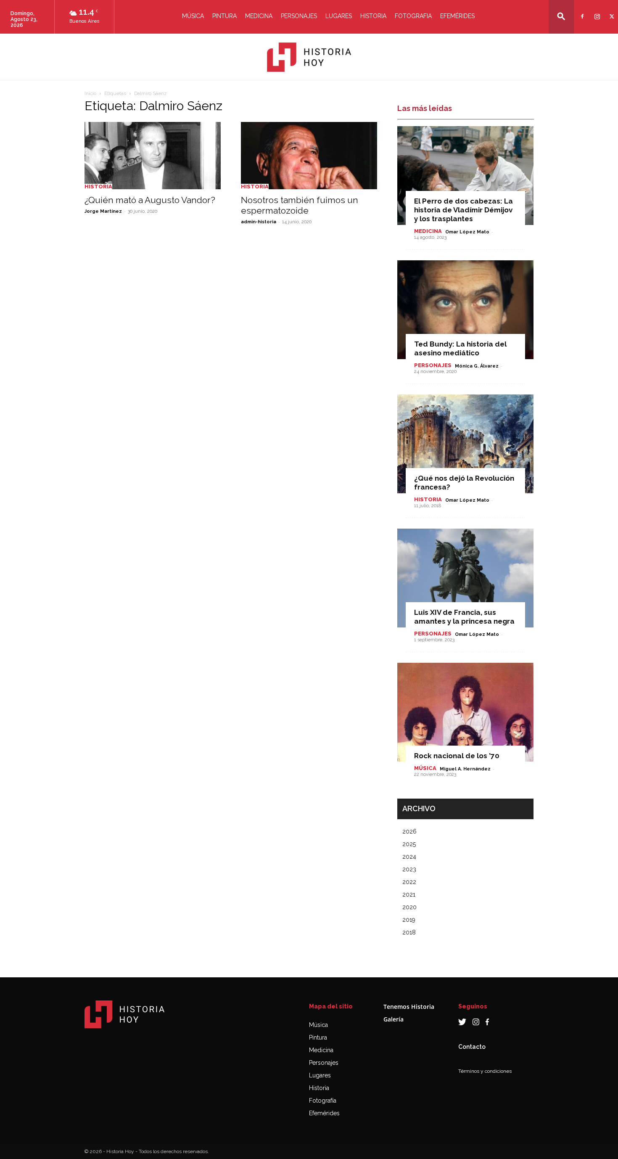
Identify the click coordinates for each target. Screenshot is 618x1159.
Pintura (224, 16)
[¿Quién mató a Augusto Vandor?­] (153, 155)
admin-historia (258, 222)
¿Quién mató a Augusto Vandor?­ (150, 200)
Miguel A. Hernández (465, 769)
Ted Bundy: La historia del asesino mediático (460, 348)
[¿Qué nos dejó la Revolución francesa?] (465, 443)
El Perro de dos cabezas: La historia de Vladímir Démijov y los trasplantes (463, 210)
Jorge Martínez (103, 211)
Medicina (258, 16)
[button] (561, 16)
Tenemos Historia (408, 1007)
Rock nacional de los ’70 (456, 755)
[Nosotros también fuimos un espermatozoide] (309, 155)
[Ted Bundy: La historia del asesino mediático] (465, 309)
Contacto (472, 1046)
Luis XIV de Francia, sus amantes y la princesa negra (464, 616)
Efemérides (457, 16)
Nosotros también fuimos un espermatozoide (299, 205)
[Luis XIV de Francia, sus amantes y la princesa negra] (465, 578)
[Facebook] (581, 11)
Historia (373, 16)
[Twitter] (610, 11)
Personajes (299, 16)
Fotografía (322, 1100)
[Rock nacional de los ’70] (465, 712)
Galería (393, 1019)
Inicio (90, 93)
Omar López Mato (467, 232)
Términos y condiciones (485, 1071)
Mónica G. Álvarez (477, 366)
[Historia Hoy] (309, 57)
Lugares (338, 16)
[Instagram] (596, 11)
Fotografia (413, 16)
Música (193, 16)
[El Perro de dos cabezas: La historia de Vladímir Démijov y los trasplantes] (465, 175)
